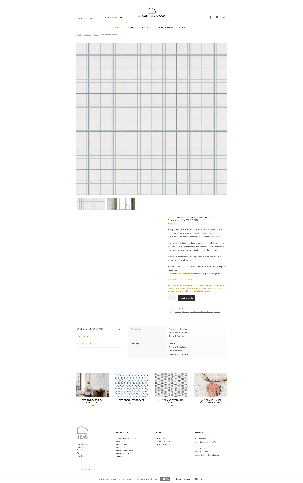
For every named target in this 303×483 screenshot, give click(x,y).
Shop (117, 27)
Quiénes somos (165, 27)
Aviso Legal (120, 447)
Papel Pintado (87, 35)
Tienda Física (161, 438)
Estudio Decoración (164, 441)
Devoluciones (121, 444)
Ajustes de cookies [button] (182, 479)
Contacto (182, 27)
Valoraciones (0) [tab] (86, 344)
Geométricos (195, 312)
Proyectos (131, 27)
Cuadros (96, 35)
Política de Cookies (124, 453)
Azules (178, 312)
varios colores (186, 274)
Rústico (217, 312)
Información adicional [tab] (90, 329)
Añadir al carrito (186, 298)
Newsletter (81, 456)
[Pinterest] (224, 17)
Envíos (119, 441)
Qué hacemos (147, 27)
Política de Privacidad (125, 450)
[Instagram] (217, 17)
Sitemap (119, 457)
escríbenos (171, 291)
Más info (198, 479)
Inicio (79, 35)
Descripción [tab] (83, 336)
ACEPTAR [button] (165, 479)
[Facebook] (210, 17)
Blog (78, 453)
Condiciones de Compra (126, 438)
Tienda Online (161, 444)
